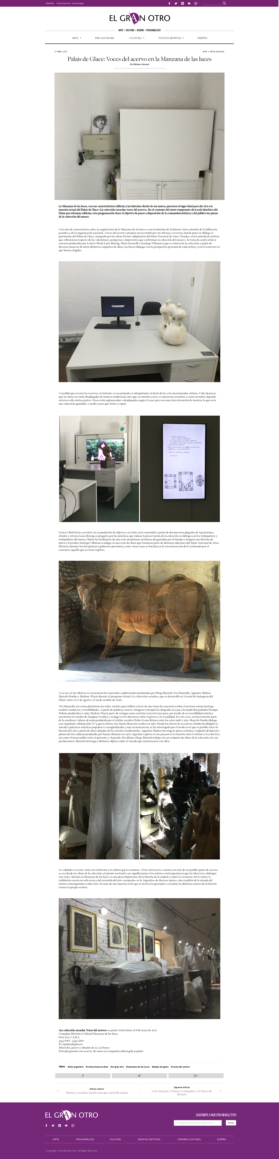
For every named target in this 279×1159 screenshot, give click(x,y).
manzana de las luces (139, 1066)
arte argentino (76, 1066)
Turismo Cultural (189, 1139)
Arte (73, 38)
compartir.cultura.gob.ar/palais (125, 1051)
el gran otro (118, 1066)
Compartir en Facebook (82, 1075)
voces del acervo (181, 1066)
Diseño (202, 38)
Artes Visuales (217, 52)
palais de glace (161, 1066)
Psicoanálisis (104, 38)
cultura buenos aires (97, 1066)
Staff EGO (50, 3)
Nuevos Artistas (168, 38)
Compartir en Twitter (139, 1075)
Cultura (134, 38)
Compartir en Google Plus (196, 1075)
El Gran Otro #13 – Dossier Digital (70, 3)
